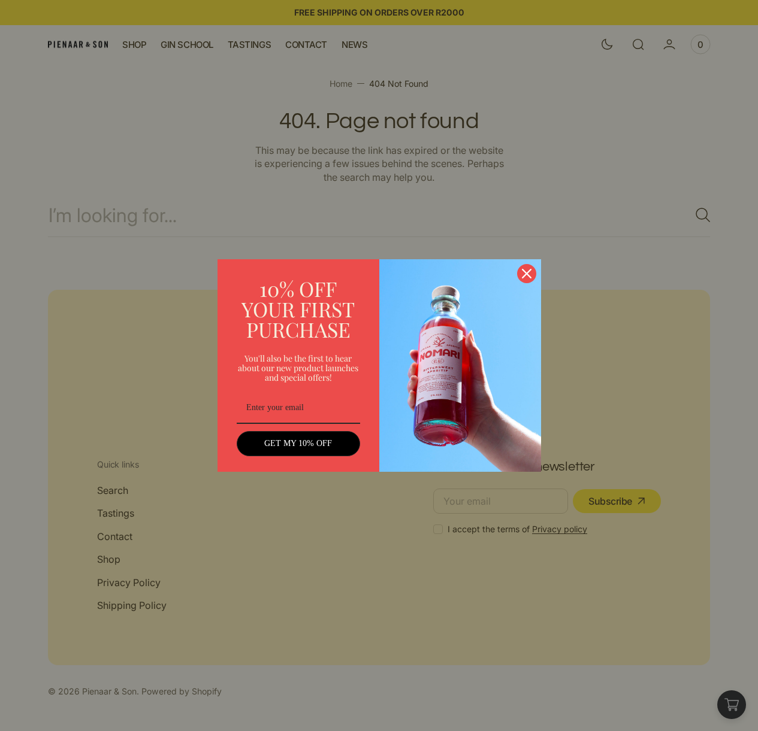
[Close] (526, 273)
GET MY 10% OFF (298, 443)
